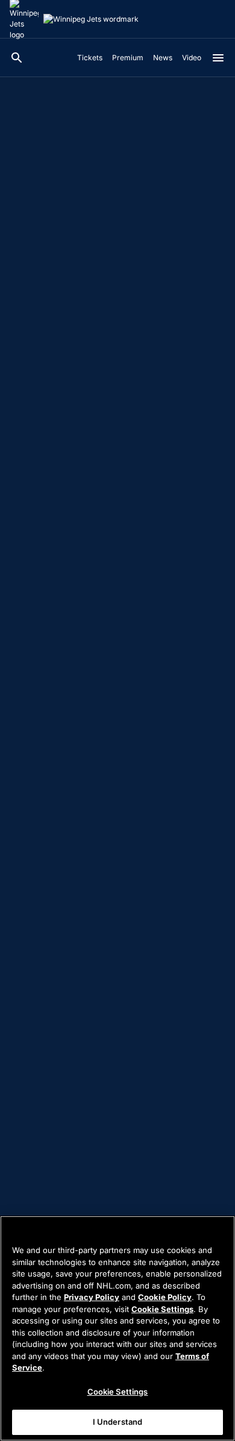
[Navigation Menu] (218, 58)
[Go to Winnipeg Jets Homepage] (91, 19)
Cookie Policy (165, 1297)
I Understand (118, 1422)
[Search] (17, 58)
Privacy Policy (91, 1297)
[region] (117, 1328)
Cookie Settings (162, 1309)
